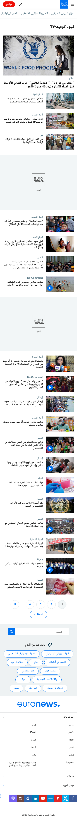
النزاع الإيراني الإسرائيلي (62, 13)
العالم (71, 78)
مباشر (9, 4)
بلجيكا (40, 559)
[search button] (11, 631)
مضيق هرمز (50, 671)
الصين (40, 257)
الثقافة (33, 747)
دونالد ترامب (17, 662)
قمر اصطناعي (27, 671)
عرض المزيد (68, 786)
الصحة (33, 740)
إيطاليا (40, 397)
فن (41, 135)
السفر (72, 747)
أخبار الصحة (37, 114)
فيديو (71, 755)
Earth (33, 733)
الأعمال (71, 733)
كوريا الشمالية (36, 539)
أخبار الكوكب (37, 94)
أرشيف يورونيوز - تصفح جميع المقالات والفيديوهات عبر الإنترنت (21, 764)
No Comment (35, 277)
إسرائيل (33, 688)
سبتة (16, 688)
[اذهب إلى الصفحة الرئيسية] (64, 4)
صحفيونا (70, 762)
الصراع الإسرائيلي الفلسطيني (34, 13)
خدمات (70, 776)
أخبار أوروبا (37, 357)
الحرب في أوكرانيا (9, 13)
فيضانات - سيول (55, 688)
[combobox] (38, 631)
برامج (34, 755)
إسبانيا (40, 458)
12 (14, 604)
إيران (35, 662)
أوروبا (71, 725)
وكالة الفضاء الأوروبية (47, 679)
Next (40, 614)
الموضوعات (68, 717)
